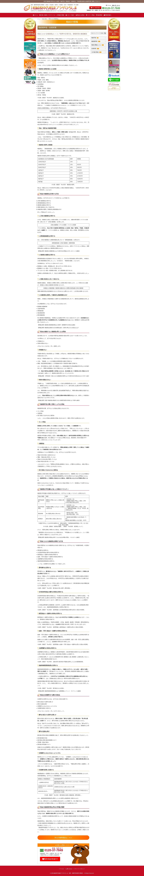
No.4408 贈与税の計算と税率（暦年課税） (59, 588)
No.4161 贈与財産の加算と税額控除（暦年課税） (67, 795)
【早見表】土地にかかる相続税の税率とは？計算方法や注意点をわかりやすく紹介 (67, 376)
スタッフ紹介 (70, 15)
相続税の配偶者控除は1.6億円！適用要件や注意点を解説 (60, 325)
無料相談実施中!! (51, 859)
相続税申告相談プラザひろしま (47, 827)
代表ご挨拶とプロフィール (48, 15)
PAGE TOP (142, 872)
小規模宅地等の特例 (51, 383)
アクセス (109, 5)
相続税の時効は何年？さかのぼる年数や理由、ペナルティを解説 (62, 537)
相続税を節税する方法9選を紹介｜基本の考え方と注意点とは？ (62, 327)
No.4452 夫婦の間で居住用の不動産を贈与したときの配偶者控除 (65, 661)
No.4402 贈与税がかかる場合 (55, 688)
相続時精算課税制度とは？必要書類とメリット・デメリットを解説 (63, 691)
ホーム (36, 15)
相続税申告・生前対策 (47, 27)
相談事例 (99, 15)
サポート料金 (90, 15)
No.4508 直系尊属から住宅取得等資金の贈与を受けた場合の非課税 (65, 609)
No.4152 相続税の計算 (67, 114)
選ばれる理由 (80, 15)
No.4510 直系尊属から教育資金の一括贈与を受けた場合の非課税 (65, 627)
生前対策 (94, 48)
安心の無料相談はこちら (63, 837)
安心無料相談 (96, 7)
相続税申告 (95, 41)
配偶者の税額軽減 (45, 317)
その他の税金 (96, 52)
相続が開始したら (97, 45)
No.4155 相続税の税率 (67, 184)
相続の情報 (61, 15)
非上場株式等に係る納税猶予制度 (60, 390)
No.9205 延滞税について (75, 526)
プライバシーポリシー (79, 868)
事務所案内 (108, 15)
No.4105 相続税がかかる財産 (55, 97)
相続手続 (94, 37)
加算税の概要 (57, 526)
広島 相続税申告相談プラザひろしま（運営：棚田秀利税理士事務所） (67, 873)
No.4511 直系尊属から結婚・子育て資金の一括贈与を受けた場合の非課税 (67, 644)
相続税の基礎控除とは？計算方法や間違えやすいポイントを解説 (62, 251)
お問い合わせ (117, 5)
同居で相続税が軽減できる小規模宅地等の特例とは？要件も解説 (62, 400)
